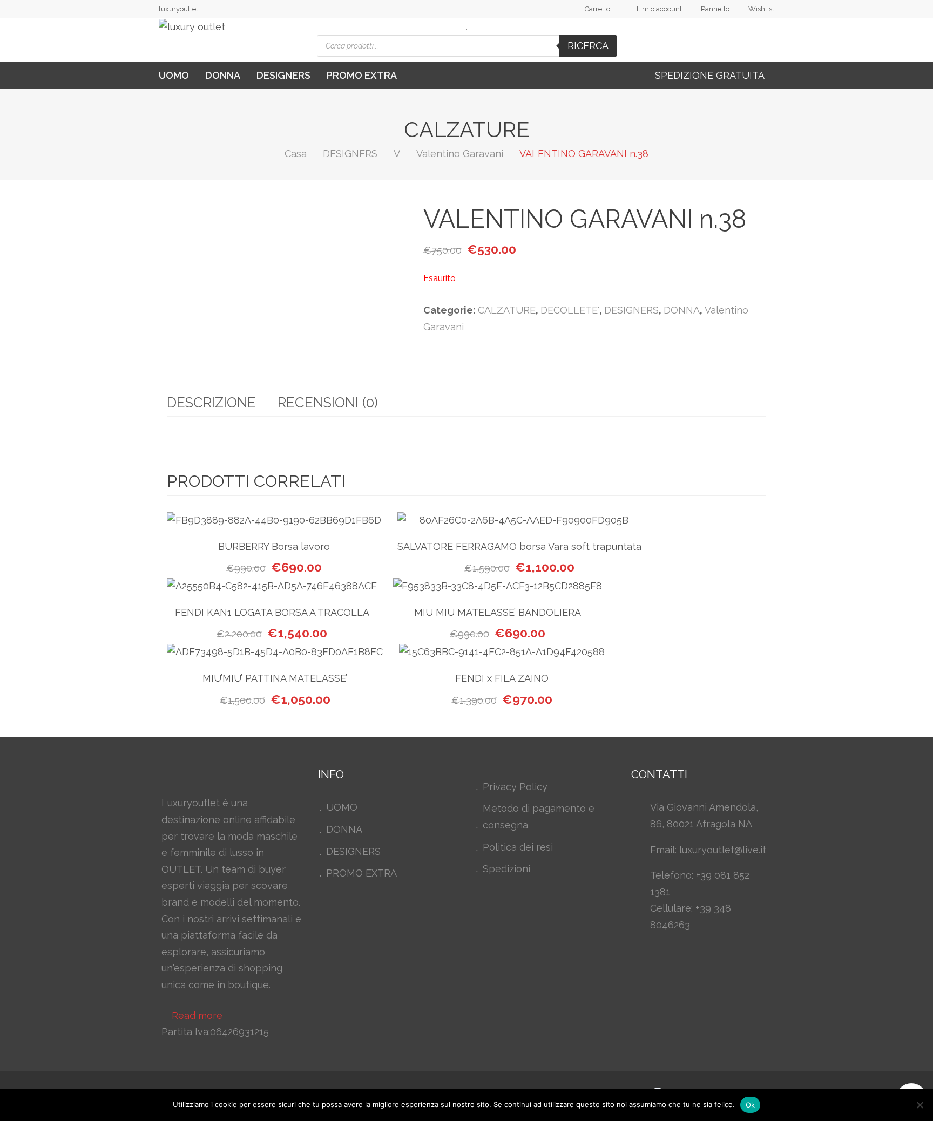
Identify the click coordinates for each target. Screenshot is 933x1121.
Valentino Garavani (459, 153)
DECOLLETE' (569, 310)
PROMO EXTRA (362, 75)
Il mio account (659, 9)
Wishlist (761, 9)
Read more (197, 1015)
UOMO (174, 75)
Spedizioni (506, 868)
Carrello (597, 9)
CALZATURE (507, 310)
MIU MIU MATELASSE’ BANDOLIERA (497, 612)
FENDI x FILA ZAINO (502, 678)
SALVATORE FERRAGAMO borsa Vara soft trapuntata (519, 546)
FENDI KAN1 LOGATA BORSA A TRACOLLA (272, 612)
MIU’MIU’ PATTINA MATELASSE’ (274, 678)
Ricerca (588, 45)
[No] (919, 1104)
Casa (296, 153)
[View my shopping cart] (753, 40)
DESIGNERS (283, 75)
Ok (750, 1104)
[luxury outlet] (192, 27)
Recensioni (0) (328, 403)
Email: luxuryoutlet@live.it (708, 849)
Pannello (715, 9)
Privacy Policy (515, 786)
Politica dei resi (518, 847)
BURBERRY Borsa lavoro (274, 546)
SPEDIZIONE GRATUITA (711, 75)
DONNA (222, 75)
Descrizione (211, 403)
